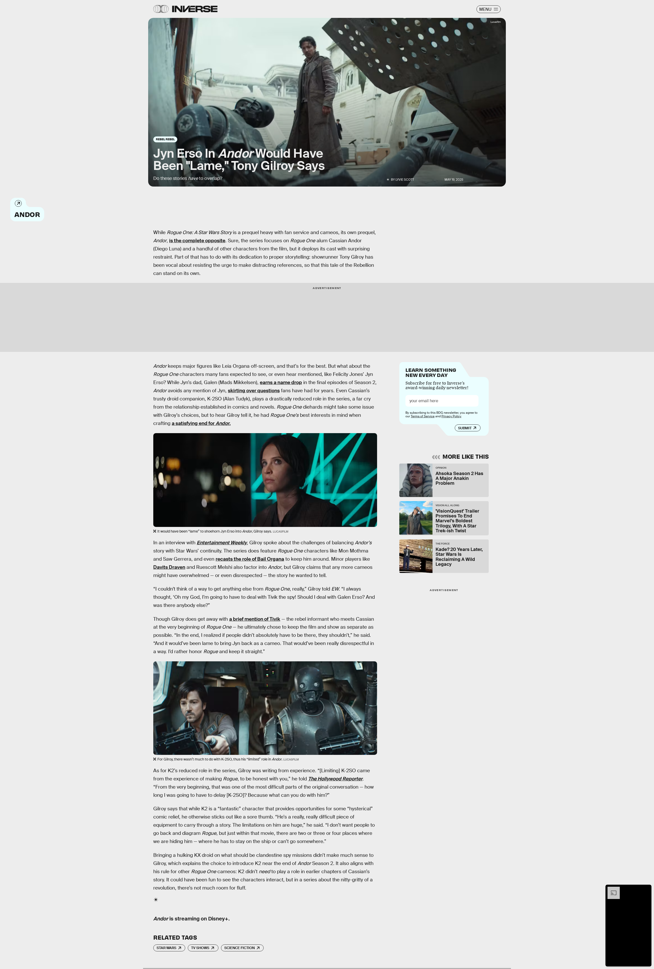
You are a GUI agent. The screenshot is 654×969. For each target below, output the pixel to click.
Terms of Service (423, 416)
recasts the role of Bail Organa (250, 559)
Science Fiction (239, 947)
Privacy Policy (451, 416)
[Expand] (611, 889)
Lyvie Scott (404, 180)
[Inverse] (194, 9)
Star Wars (166, 947)
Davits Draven (169, 567)
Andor (27, 214)
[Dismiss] (646, 889)
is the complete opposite (197, 240)
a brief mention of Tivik (254, 619)
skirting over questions (254, 390)
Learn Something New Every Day (430, 371)
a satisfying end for (194, 423)
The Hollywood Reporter (335, 779)
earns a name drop (281, 382)
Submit (465, 428)
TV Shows (200, 947)
